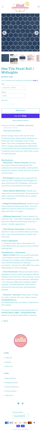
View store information (12, 130)
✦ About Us (8, 366)
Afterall (19, 429)
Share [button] (6, 321)
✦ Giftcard (8, 358)
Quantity (4, 100)
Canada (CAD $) (19, 416)
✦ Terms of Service (11, 387)
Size (2, 84)
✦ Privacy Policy (10, 391)
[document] (20, 32)
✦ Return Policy (10, 378)
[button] (2, 7)
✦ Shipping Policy (11, 382)
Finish (3, 92)
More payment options (20, 120)
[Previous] (4, 33)
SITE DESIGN (25, 429)
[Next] (36, 33)
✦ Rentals (7, 362)
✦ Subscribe (8, 395)
